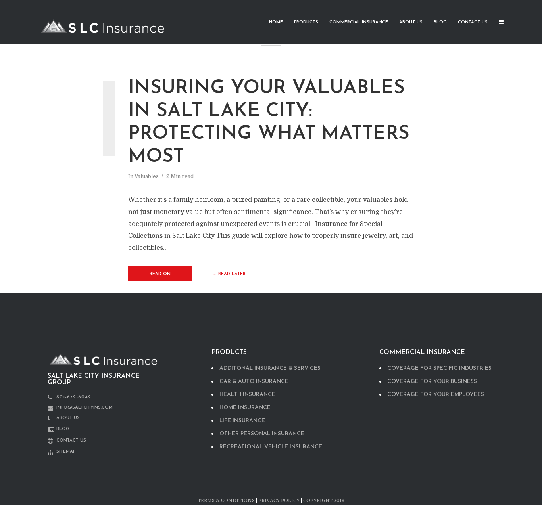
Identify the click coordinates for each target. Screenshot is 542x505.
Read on (160, 274)
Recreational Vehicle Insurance (270, 447)
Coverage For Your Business (432, 381)
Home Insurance (245, 408)
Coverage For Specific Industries (439, 368)
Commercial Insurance (358, 22)
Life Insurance (242, 421)
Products (306, 22)
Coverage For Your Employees (435, 395)
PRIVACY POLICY (279, 500)
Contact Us (473, 22)
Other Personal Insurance (261, 434)
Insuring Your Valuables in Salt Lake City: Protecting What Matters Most (268, 122)
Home (276, 22)
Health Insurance (247, 395)
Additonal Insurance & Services (270, 368)
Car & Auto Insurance (253, 381)
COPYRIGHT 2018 (323, 500)
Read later (232, 274)
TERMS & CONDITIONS (226, 500)
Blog (440, 22)
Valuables (147, 176)
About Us (411, 22)
